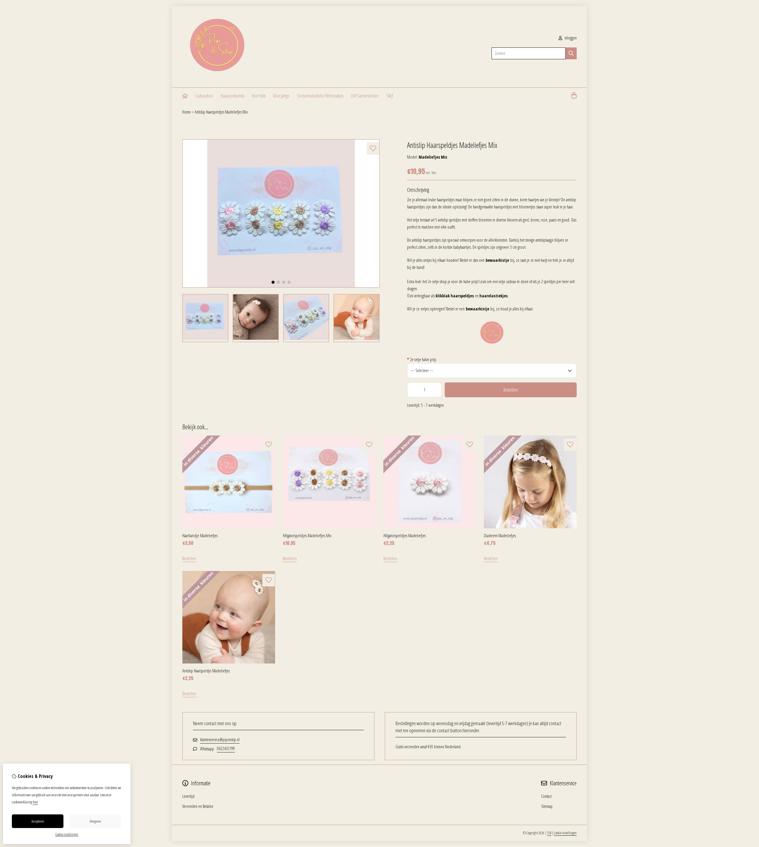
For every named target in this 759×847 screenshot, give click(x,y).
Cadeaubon (204, 95)
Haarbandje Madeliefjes (200, 535)
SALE (389, 95)
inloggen (570, 38)
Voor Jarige (281, 95)
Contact (546, 796)
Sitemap (547, 806)
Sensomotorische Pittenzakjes (320, 95)
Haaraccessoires (232, 95)
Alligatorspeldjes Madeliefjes (404, 535)
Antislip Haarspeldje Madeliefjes (206, 671)
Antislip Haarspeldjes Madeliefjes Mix (221, 112)
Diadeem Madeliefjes (500, 535)
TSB (549, 832)
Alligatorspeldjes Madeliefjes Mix (307, 535)
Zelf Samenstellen (365, 95)
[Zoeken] (571, 53)
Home (186, 112)
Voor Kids (259, 95)
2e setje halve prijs (421, 359)
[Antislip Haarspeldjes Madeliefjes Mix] (281, 286)
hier (35, 802)
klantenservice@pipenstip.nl (220, 739)
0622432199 (226, 748)
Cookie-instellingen (565, 832)
